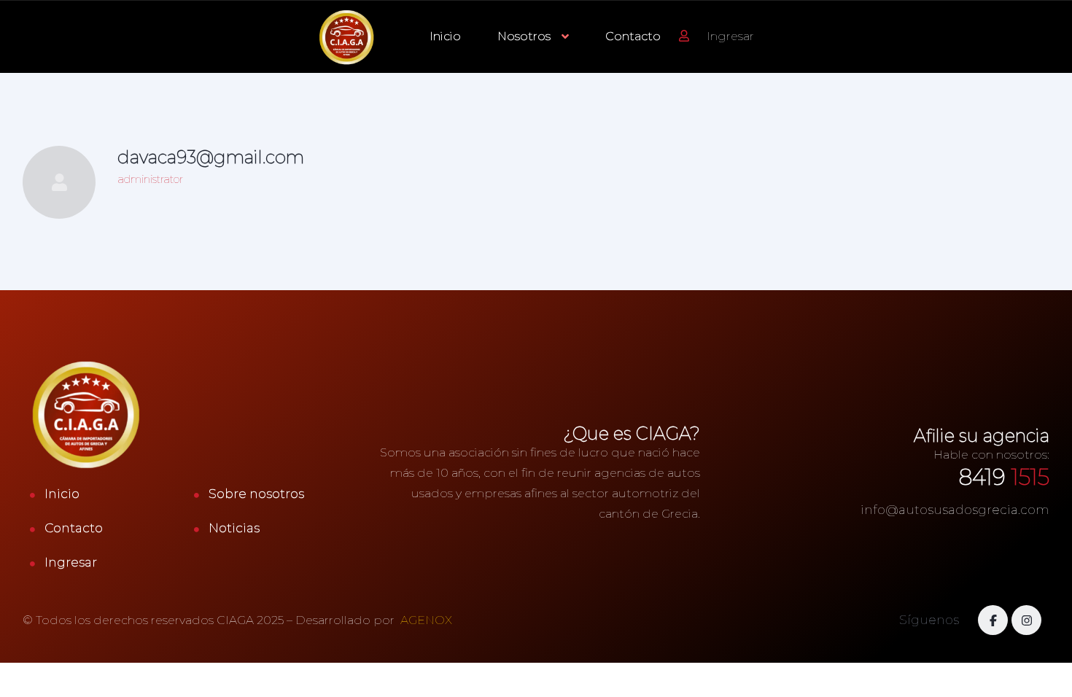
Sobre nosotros (256, 493)
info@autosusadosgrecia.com (955, 509)
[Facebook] (993, 620)
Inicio (445, 36)
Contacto (633, 36)
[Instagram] (1026, 620)
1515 (1004, 477)
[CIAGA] (347, 37)
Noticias (234, 528)
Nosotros (524, 36)
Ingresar (70, 562)
